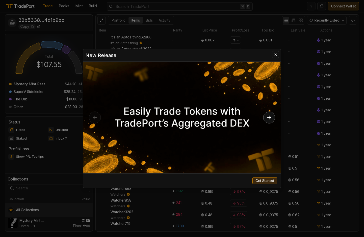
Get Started (265, 180)
